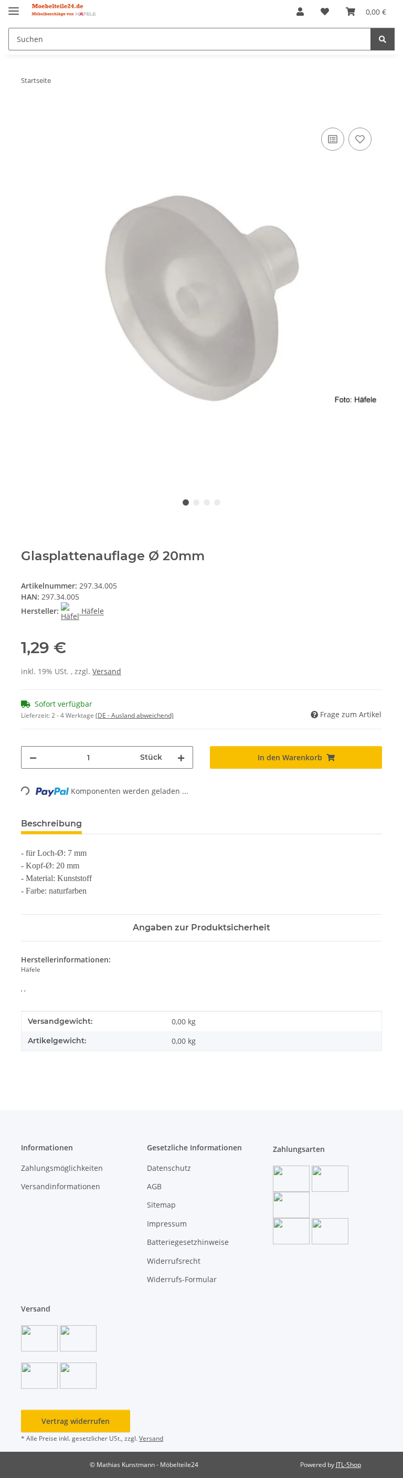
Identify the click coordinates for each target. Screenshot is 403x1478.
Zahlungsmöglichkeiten (62, 1168)
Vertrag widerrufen (75, 1421)
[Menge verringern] (33, 757)
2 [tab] (196, 502)
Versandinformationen (60, 1186)
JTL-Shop (348, 1464)
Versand (106, 671)
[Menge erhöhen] (181, 757)
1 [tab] (186, 502)
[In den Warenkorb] (29, 113)
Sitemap (161, 1205)
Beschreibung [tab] (51, 824)
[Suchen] (382, 39)
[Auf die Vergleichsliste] (332, 139)
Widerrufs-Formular (182, 1279)
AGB (154, 1186)
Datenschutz (169, 1168)
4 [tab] (217, 502)
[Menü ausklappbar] (13, 6)
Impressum (167, 1224)
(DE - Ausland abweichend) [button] (135, 715)
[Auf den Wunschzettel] (360, 139)
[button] (300, 11)
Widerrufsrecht (173, 1261)
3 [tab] (207, 502)
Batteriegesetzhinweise (188, 1242)
